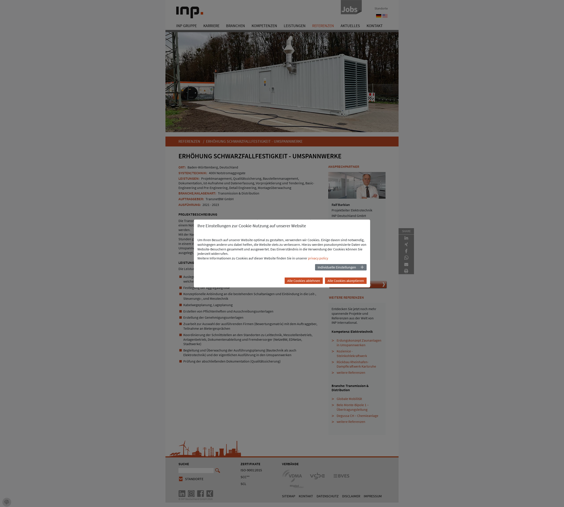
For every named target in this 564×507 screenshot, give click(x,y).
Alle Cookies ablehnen (303, 280)
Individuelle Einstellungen (337, 267)
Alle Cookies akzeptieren (346, 280)
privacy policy (318, 258)
